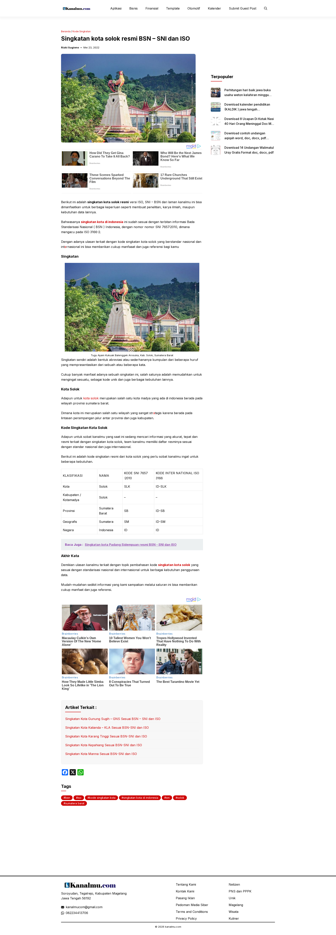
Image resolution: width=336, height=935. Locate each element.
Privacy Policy (186, 918)
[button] (265, 8)
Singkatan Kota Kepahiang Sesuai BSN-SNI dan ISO (103, 745)
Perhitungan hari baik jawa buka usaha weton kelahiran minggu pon (247, 95)
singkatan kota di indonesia (102, 222)
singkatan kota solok (174, 565)
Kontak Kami (185, 891)
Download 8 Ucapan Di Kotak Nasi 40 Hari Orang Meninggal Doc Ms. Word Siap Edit (249, 123)
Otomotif (193, 8)
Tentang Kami (186, 884)
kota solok (91, 398)
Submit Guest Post (242, 8)
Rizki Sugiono (70, 47)
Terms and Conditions (192, 912)
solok (180, 797)
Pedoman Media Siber (192, 905)
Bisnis (133, 8)
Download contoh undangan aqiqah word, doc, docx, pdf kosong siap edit (245, 138)
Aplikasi (116, 8)
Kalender (214, 8)
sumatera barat (74, 803)
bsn (67, 797)
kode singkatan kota (102, 797)
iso (79, 797)
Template (173, 8)
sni (168, 797)
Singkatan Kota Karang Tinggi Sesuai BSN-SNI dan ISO (106, 736)
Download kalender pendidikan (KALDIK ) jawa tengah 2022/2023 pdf (247, 109)
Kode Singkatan (82, 31)
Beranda (66, 31)
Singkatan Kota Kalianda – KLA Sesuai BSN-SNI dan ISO (107, 727)
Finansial (151, 8)
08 (68, 913)
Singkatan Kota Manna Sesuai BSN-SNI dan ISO (101, 754)
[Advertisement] (243, 49)
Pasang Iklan (185, 898)
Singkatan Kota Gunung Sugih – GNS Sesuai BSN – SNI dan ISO (112, 719)
